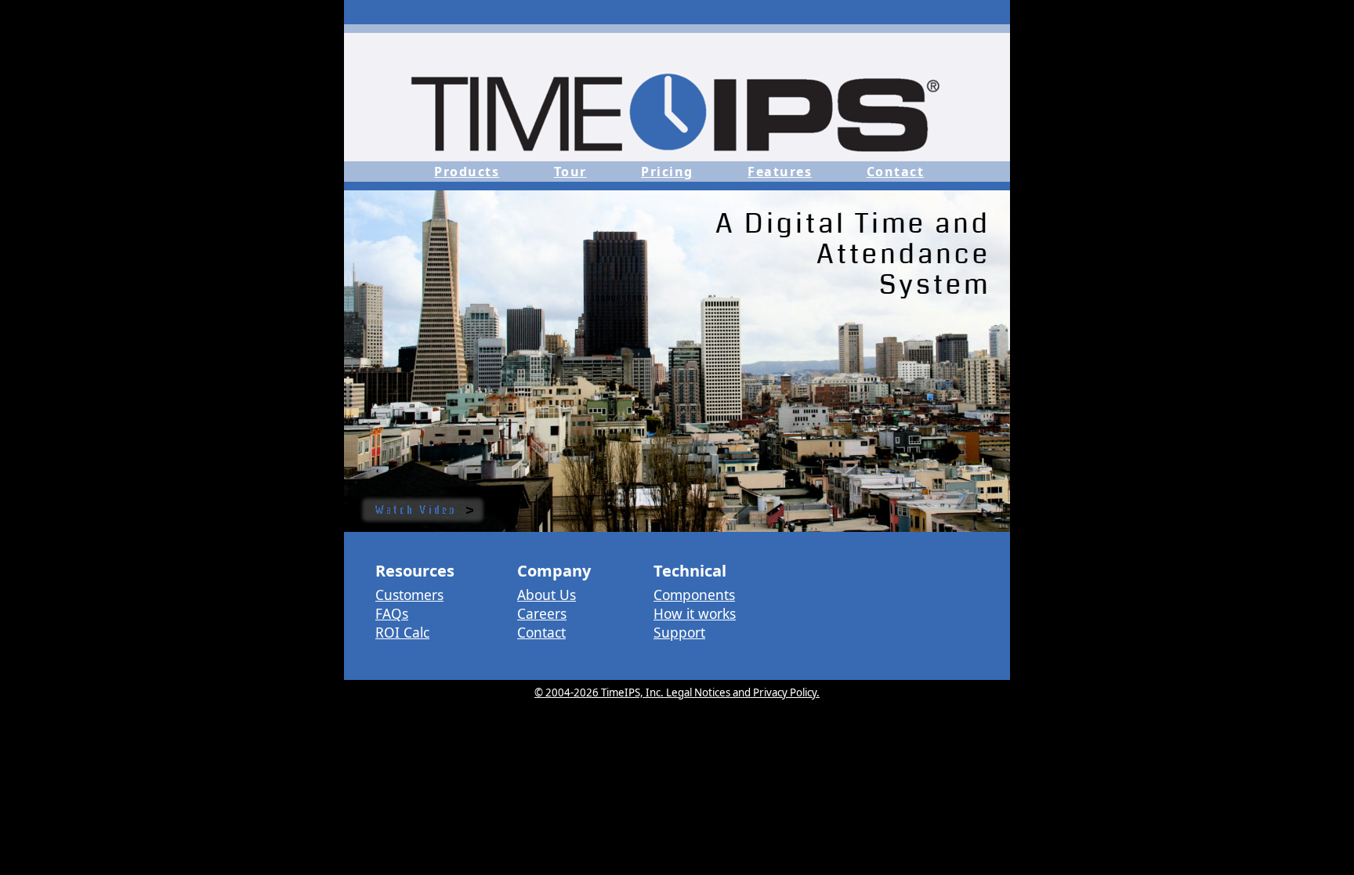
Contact (896, 171)
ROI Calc (402, 632)
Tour (570, 171)
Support (679, 632)
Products (466, 171)
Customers (409, 594)
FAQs (391, 613)
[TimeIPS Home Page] (677, 156)
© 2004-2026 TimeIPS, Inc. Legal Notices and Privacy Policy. (677, 692)
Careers (542, 613)
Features (780, 171)
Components (694, 594)
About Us (546, 594)
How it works (694, 613)
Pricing (667, 171)
